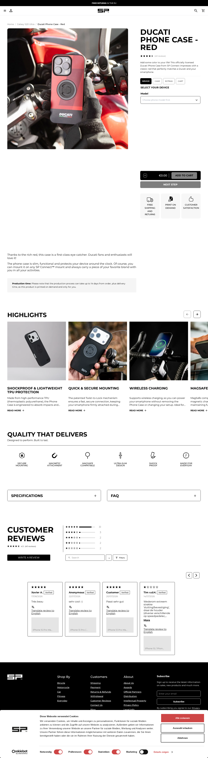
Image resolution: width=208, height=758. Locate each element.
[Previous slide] (187, 314)
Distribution (130, 696)
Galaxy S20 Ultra (25, 24)
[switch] (88, 751)
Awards (128, 687)
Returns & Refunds (100, 692)
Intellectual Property (135, 700)
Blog (93, 709)
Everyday (62, 700)
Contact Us (96, 705)
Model (144, 93)
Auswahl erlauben (182, 728)
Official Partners (132, 692)
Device (146, 81)
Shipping (95, 683)
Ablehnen (182, 738)
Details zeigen (161, 752)
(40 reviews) (160, 56)
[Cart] (203, 11)
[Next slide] (197, 314)
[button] (83, 526)
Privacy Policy (131, 705)
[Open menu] (5, 11)
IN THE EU (104, 3)
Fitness (61, 696)
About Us (129, 683)
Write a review (29, 557)
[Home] (103, 10)
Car (59, 692)
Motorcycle (63, 687)
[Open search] (196, 11)
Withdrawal (96, 696)
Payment (95, 687)
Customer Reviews (100, 700)
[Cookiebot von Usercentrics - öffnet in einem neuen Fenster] (19, 752)
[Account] (11, 11)
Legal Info (129, 709)
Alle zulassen (182, 718)
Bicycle (61, 683)
